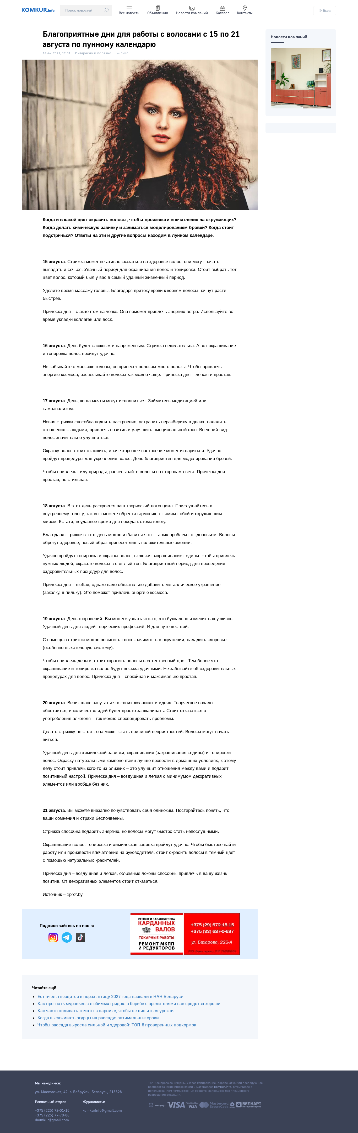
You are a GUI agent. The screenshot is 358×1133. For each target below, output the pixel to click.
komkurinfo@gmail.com (102, 1110)
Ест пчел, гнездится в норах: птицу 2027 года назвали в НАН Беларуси (110, 996)
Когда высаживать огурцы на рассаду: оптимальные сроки (98, 1018)
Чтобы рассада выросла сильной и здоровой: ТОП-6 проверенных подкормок (116, 1025)
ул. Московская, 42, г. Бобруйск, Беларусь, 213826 (78, 1092)
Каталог (222, 13)
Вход (327, 10)
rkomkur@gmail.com (52, 1120)
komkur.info (222, 1087)
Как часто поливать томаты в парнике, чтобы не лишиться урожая (106, 1011)
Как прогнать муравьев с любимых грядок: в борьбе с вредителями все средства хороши (128, 1003)
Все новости (129, 13)
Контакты (245, 13)
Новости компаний (192, 13)
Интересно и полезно (93, 53)
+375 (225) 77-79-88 (52, 1115)
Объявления (157, 13)
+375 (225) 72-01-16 (52, 1110)
